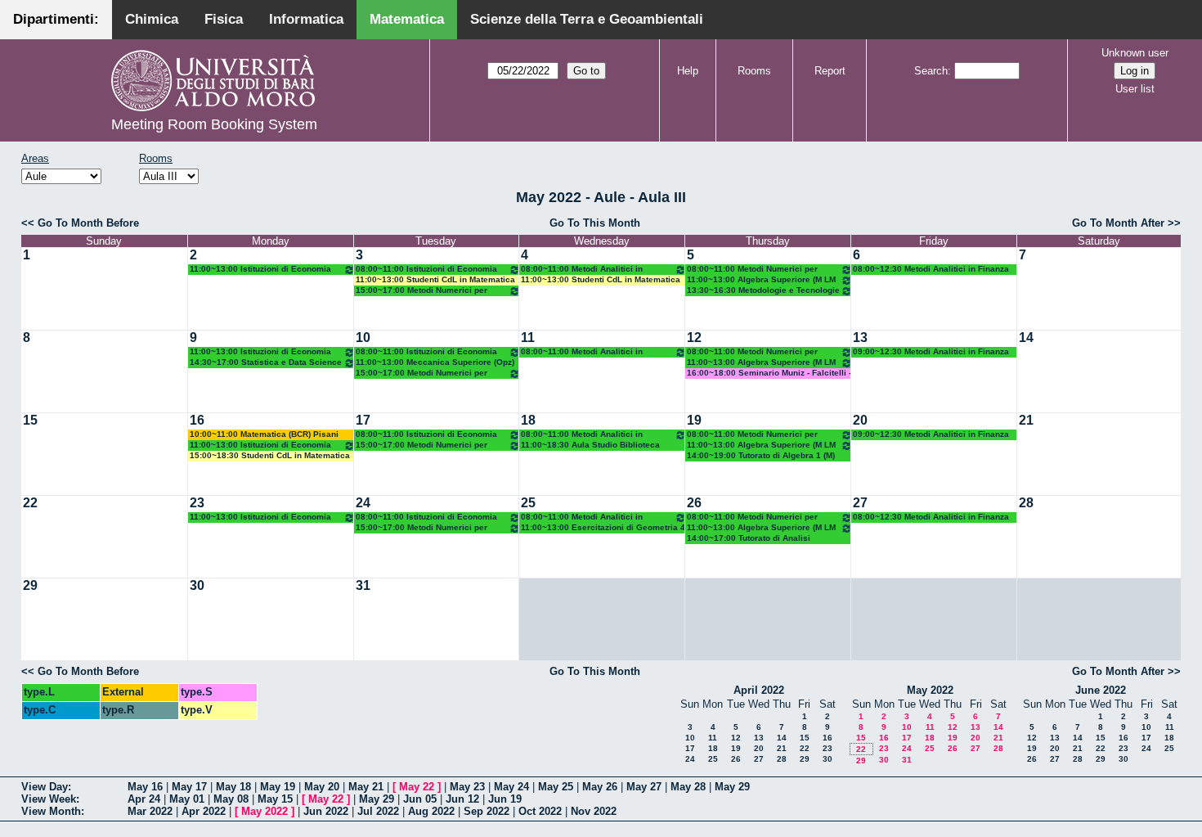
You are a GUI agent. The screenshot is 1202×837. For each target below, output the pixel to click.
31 (363, 585)
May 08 (231, 799)
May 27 (644, 787)
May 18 (233, 787)
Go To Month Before (88, 223)
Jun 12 (462, 799)
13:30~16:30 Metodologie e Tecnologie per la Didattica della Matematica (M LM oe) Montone (763, 291)
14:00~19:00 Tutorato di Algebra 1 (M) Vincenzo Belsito (761, 456)
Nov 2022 (594, 811)
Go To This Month (594, 223)
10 (363, 337)
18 (528, 420)
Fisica (223, 19)
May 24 (511, 787)
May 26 (599, 787)
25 (528, 503)
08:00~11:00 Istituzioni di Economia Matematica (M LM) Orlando (426, 269)
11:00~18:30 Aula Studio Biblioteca (590, 444)
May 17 (189, 787)
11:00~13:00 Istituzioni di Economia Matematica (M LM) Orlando (260, 269)
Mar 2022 (150, 811)
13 (860, 337)
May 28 (688, 787)
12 (694, 337)
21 (1026, 420)
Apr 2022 (204, 811)
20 (860, 420)
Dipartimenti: (56, 19)
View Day (44, 787)
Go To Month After (1118, 223)
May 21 (365, 787)
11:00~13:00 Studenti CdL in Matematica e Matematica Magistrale (435, 280)
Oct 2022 (540, 811)
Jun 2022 (325, 811)
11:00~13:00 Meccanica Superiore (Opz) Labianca (435, 363)
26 (694, 503)
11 (528, 337)
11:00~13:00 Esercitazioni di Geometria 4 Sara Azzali (603, 528)
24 (363, 503)
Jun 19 (505, 799)
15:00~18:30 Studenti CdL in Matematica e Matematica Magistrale (270, 456)
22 (30, 503)
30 (197, 585)
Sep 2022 (486, 811)
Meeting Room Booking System (214, 124)
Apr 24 (144, 799)
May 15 (275, 799)
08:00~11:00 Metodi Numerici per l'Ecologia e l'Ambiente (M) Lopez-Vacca (753, 269)
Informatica (306, 19)
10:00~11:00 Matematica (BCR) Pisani (264, 434)
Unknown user (1134, 53)
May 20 (321, 787)
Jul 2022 (378, 811)
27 (860, 503)
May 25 (555, 787)
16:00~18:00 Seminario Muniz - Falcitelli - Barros (769, 373)
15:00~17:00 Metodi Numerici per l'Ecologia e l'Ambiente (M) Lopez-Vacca (422, 291)
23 (197, 503)
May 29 (732, 787)
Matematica (407, 19)
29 (30, 585)
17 (363, 420)
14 (1026, 337)
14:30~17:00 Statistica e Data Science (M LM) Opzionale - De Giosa (266, 363)
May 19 (277, 787)
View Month (51, 811)
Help (687, 71)
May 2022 (930, 690)
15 (30, 420)
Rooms (754, 71)
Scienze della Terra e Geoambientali (586, 19)
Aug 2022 (431, 811)
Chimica (151, 19)
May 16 (145, 787)
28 (1026, 503)
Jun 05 (420, 799)
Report (829, 71)
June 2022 (1100, 690)
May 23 (467, 787)
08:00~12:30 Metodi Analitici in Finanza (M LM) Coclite (931, 269)
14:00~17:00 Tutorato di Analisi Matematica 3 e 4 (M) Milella (748, 538)
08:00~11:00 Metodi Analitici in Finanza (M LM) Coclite (582, 269)
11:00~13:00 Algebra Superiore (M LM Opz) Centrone (761, 280)
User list (1135, 89)
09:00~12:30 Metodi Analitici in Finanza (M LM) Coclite (931, 352)
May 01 (186, 799)
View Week (48, 799)
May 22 (416, 787)
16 (197, 420)
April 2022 (758, 690)
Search (931, 71)
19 (694, 420)
